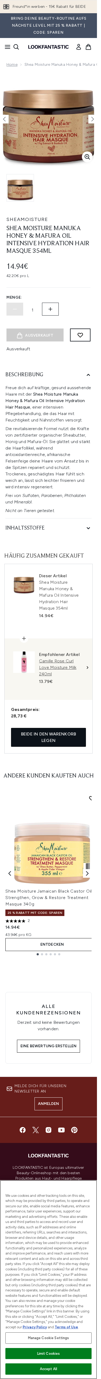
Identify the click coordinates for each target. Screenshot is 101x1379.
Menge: (14, 297)
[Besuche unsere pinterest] (74, 1130)
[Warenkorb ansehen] (88, 47)
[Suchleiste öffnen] (16, 47)
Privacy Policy (35, 1327)
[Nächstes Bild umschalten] (92, 119)
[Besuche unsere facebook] (22, 1130)
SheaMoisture (27, 219)
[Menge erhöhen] (50, 309)
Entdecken (52, 944)
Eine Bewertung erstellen (48, 1046)
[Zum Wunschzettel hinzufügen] (80, 335)
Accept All (48, 1369)
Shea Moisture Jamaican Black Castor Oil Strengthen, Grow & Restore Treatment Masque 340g (48, 898)
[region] (48, 1279)
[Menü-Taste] (6, 47)
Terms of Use (66, 1327)
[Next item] (87, 873)
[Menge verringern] (14, 309)
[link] (78, 47)
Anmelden (48, 1103)
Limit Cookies (48, 1354)
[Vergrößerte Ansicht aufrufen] (87, 156)
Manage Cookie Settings (48, 1338)
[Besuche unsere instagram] (48, 1130)
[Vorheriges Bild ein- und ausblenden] (4, 119)
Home (12, 64)
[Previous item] (9, 873)
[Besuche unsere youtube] (61, 1130)
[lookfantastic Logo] (48, 47)
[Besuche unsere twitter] (35, 1130)
